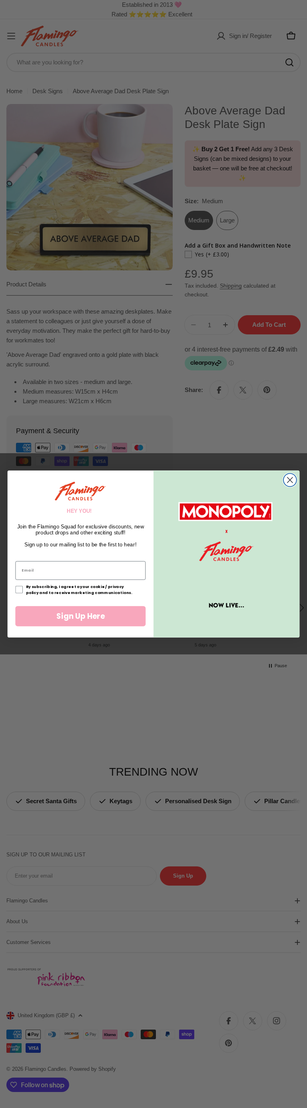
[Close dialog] (290, 480)
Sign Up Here (80, 616)
